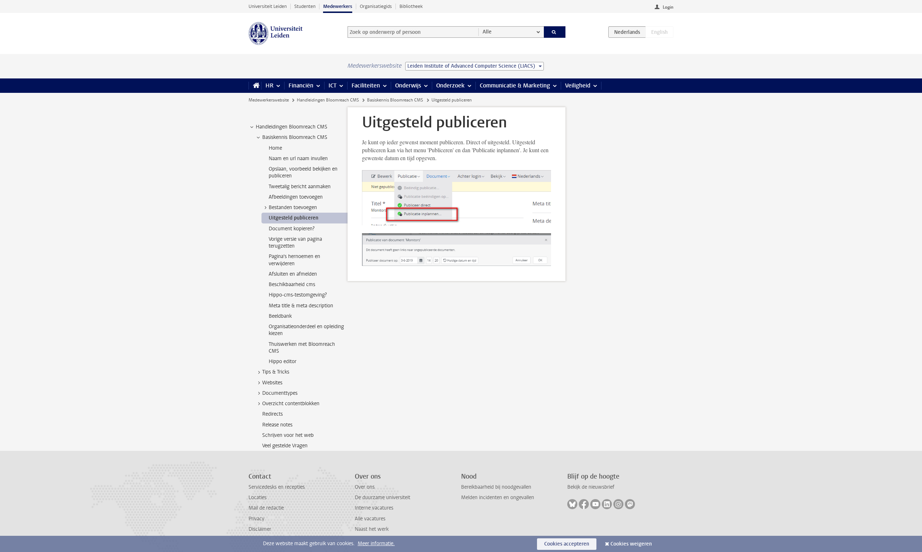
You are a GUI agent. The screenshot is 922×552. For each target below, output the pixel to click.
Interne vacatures (374, 508)
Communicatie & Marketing (515, 85)
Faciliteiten (366, 85)
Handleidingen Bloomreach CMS (328, 100)
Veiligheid (577, 85)
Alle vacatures (370, 518)
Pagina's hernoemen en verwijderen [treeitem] (294, 260)
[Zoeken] (555, 32)
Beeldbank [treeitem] (280, 316)
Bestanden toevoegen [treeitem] (293, 207)
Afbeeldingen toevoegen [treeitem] (296, 197)
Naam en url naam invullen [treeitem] (298, 158)
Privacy (256, 518)
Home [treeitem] (275, 148)
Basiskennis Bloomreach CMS (395, 100)
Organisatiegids (376, 6)
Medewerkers (337, 6)
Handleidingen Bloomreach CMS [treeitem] (291, 126)
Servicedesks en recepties (277, 487)
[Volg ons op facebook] (584, 504)
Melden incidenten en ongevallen (497, 497)
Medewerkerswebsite (269, 100)
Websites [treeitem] (272, 382)
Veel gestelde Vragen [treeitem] (285, 445)
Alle (487, 31)
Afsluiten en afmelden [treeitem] (293, 274)
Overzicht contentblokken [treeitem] (290, 403)
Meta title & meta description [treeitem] (301, 305)
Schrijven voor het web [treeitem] (288, 435)
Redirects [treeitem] (272, 414)
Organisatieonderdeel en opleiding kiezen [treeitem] (306, 330)
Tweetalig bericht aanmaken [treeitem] (300, 186)
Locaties (258, 497)
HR (269, 85)
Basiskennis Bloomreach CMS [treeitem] (294, 137)
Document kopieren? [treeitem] (291, 228)
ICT (332, 85)
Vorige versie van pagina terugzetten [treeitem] (295, 242)
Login (668, 7)
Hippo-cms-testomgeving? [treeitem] (298, 294)
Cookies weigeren (631, 543)
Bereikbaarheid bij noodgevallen (496, 487)
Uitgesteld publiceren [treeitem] (293, 217)
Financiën (300, 85)
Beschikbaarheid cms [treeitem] (292, 284)
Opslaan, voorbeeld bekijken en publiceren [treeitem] (303, 172)
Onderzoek (450, 85)
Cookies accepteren (566, 543)
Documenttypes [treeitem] (279, 393)
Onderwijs (408, 85)
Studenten (304, 6)
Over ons (365, 487)
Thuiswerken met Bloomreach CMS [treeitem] (302, 347)
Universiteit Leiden (268, 6)
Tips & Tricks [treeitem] (275, 371)
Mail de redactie (266, 508)
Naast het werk (372, 529)
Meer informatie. (376, 543)
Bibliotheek (411, 6)
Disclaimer (260, 529)
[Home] (255, 85)
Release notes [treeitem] (277, 424)
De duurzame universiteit (382, 497)
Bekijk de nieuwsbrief (590, 487)
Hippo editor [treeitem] (282, 361)
